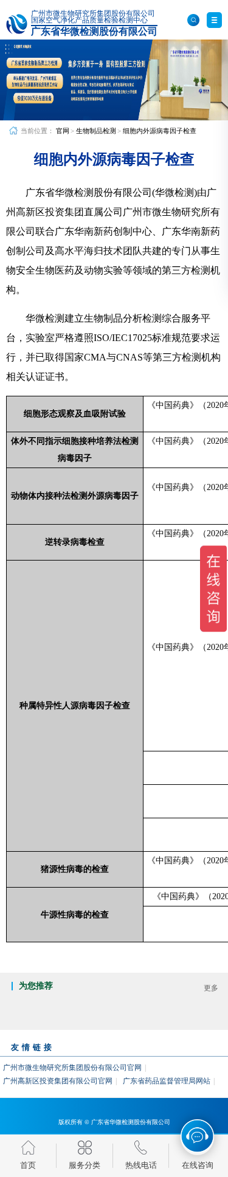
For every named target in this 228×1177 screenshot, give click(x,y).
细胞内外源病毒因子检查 (159, 130)
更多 (211, 988)
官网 (62, 130)
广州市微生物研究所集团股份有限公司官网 (72, 1067)
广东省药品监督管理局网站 (166, 1081)
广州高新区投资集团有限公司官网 (57, 1081)
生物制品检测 (96, 130)
